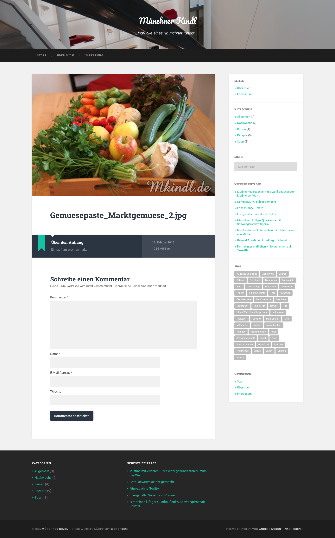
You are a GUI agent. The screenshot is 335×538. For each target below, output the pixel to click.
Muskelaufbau (273, 325)
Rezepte (242, 135)
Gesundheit (242, 306)
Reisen (241, 129)
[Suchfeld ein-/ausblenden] (296, 55)
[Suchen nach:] (265, 166)
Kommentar (59, 297)
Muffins (257, 325)
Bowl (239, 286)
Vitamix (282, 351)
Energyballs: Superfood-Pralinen (257, 214)
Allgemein (243, 117)
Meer (286, 318)
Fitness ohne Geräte (250, 208)
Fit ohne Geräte (257, 293)
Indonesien (278, 312)
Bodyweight (288, 280)
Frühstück (285, 293)
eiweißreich (287, 286)
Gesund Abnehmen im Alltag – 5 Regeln (262, 240)
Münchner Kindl (167, 20)
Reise (273, 331)
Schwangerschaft (246, 338)
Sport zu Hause (245, 344)
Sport (240, 141)
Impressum (94, 55)
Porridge (241, 331)
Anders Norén (270, 528)
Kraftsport (242, 318)
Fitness (240, 293)
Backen (283, 273)
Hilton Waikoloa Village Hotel (252, 312)
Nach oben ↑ (294, 528)
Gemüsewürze (263, 299)
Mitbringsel (242, 325)
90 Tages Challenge (247, 273)
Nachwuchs (244, 123)
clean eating (253, 286)
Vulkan (240, 357)
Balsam (240, 280)
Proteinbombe (258, 331)
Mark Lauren (272, 318)
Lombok (256, 318)
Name (55, 354)
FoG (272, 293)
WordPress (120, 528)
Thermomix (243, 351)
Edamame (270, 286)
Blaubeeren (271, 280)
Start (42, 55)
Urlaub (257, 351)
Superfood (263, 344)
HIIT (285, 306)
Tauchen (278, 344)
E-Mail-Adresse (61, 372)
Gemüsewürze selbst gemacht (256, 202)
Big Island (255, 280)
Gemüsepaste (244, 299)
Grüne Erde (259, 306)
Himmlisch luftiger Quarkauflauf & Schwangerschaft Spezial (259, 222)
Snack (263, 338)
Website (55, 391)
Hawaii (274, 306)
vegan (269, 351)
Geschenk (281, 299)
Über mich (65, 55)
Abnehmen (268, 273)
